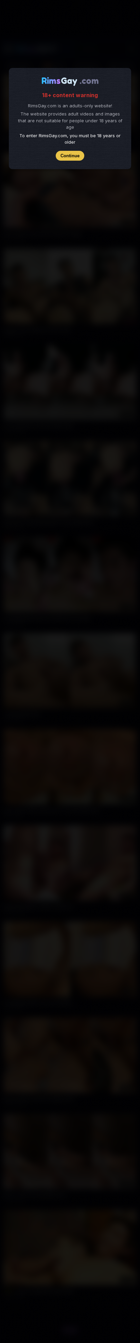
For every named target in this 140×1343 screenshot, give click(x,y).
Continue (70, 155)
